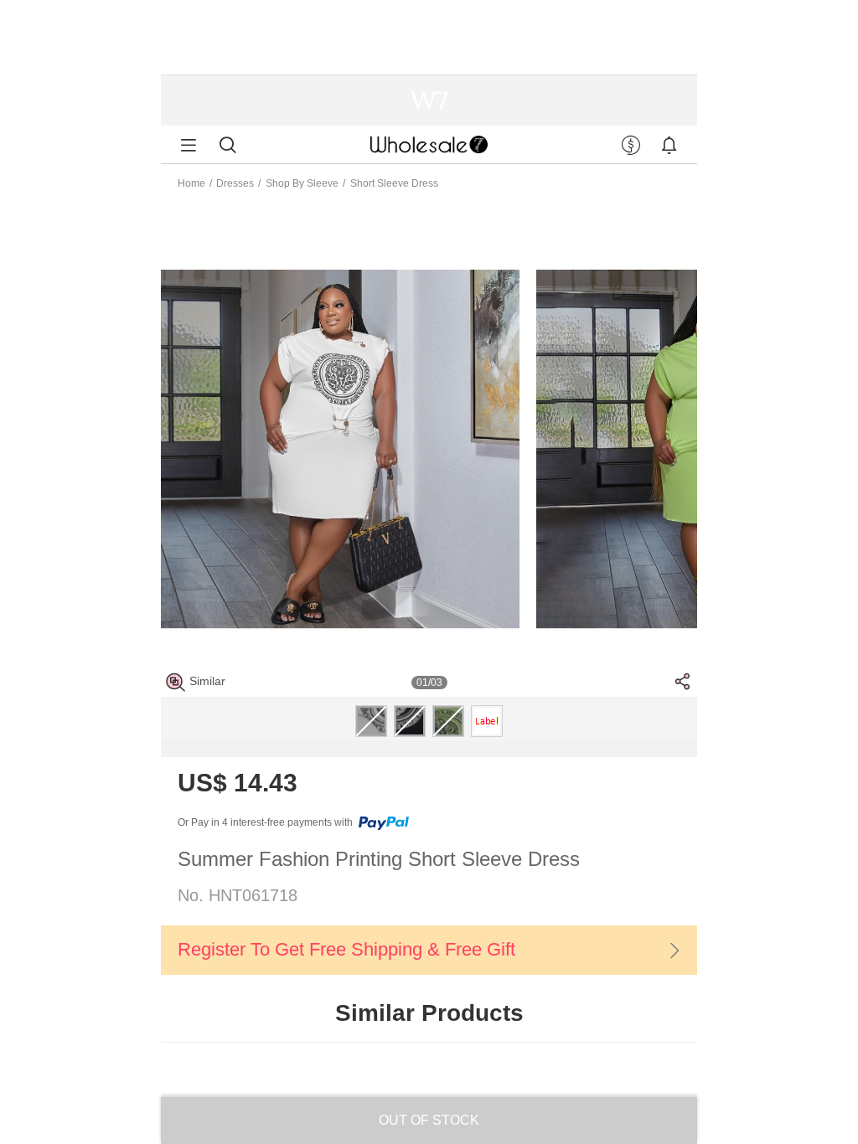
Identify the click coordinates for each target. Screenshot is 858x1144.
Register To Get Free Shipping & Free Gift (346, 949)
